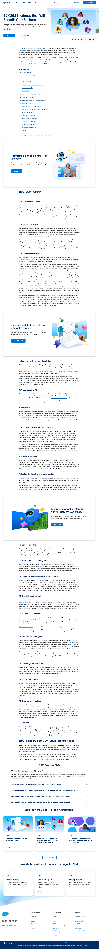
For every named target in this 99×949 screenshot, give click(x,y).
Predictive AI (23, 264)
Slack (46, 462)
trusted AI (34, 295)
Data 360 (35, 286)
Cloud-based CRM (27, 88)
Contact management (28, 76)
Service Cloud (23, 604)
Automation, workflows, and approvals (33, 94)
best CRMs (45, 439)
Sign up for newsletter (76, 892)
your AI (62, 246)
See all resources (49, 857)
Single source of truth (28, 79)
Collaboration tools (27, 97)
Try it (7, 847)
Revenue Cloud (46, 582)
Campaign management (29, 121)
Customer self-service (28, 115)
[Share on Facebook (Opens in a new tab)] (89, 39)
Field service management (30, 118)
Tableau (21, 382)
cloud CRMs (65, 394)
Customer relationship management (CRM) (32, 48)
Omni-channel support (28, 112)
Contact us (41, 892)
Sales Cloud (39, 568)
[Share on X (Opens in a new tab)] (85, 39)
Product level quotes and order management (35, 109)
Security (24, 130)
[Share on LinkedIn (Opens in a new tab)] (81, 39)
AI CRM (33, 257)
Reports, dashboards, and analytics (32, 85)
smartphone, (29, 418)
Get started (17, 171)
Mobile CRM (25, 91)
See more (40, 847)
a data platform (64, 713)
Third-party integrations (29, 127)
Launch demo (17, 340)
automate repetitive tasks (39, 431)
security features (28, 731)
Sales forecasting (27, 103)
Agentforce (74, 277)
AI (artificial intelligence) (29, 82)
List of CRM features (25, 72)
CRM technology (26, 58)
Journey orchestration (28, 124)
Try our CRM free (24, 35)
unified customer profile (52, 240)
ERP (74, 711)
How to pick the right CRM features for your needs (36, 135)
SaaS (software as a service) (59, 398)
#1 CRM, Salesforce (29, 749)
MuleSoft (56, 709)
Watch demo (9, 35)
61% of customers (36, 620)
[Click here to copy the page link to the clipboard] (94, 39)
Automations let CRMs (53, 433)
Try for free (10, 892)
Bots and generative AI (26, 627)
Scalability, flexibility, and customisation (34, 100)
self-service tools (46, 618)
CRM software (47, 237)
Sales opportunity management (31, 106)
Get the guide (57, 524)
